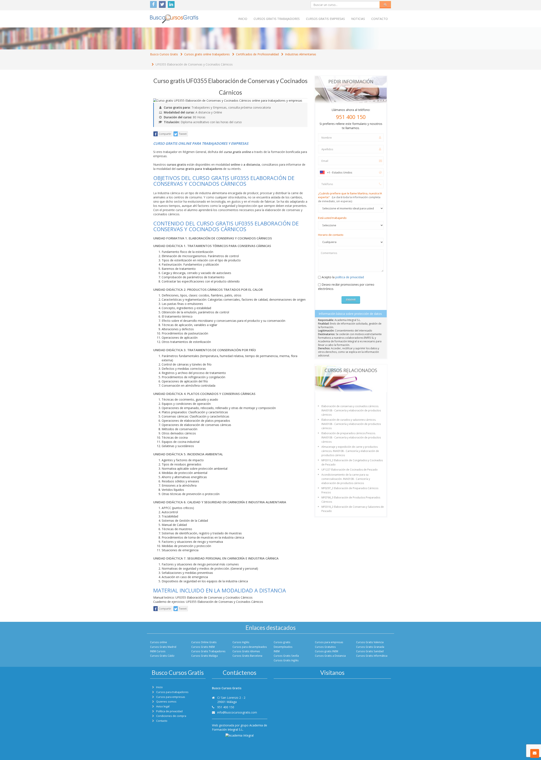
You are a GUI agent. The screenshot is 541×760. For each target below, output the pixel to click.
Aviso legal (162, 706)
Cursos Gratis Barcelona (247, 655)
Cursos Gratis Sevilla (286, 655)
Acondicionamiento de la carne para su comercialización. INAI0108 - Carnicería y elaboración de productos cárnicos (345, 479)
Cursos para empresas (329, 642)
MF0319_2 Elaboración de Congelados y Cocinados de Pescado (352, 462)
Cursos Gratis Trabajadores (208, 651)
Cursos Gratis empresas (325, 19)
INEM (277, 651)
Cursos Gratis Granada (370, 646)
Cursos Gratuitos (325, 646)
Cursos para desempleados (249, 646)
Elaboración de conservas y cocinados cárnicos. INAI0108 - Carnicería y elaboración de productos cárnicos (351, 410)
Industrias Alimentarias (300, 54)
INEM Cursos (157, 651)
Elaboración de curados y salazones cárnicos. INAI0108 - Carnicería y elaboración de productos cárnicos (351, 424)
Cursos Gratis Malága (204, 655)
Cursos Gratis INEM (203, 646)
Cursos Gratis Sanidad (370, 651)
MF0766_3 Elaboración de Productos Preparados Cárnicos (350, 499)
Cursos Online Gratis (204, 642)
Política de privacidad (169, 711)
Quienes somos (166, 701)
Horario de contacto (330, 235)
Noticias (358, 19)
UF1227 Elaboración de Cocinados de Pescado (349, 469)
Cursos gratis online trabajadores (207, 54)
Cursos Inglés (240, 642)
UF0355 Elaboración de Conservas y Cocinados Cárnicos (194, 64)
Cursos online (158, 642)
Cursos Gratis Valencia (370, 642)
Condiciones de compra (171, 716)
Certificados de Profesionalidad (257, 54)
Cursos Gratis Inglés (286, 660)
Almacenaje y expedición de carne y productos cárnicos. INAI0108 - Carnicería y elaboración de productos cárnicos (350, 451)
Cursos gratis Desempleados (283, 644)
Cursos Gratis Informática (371, 655)
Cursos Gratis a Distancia (330, 655)
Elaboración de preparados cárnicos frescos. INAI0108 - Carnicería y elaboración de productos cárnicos (351, 437)
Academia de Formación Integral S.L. (239, 727)
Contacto (379, 19)
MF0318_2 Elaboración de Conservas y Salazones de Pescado (352, 509)
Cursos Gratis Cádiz (162, 655)
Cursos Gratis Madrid (163, 646)
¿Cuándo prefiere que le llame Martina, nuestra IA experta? (350, 197)
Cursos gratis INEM (326, 651)
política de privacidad (349, 277)
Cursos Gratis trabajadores (277, 19)
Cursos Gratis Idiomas (246, 651)
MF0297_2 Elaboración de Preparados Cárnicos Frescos (349, 490)
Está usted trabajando (332, 218)
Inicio (242, 19)
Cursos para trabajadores (172, 692)
